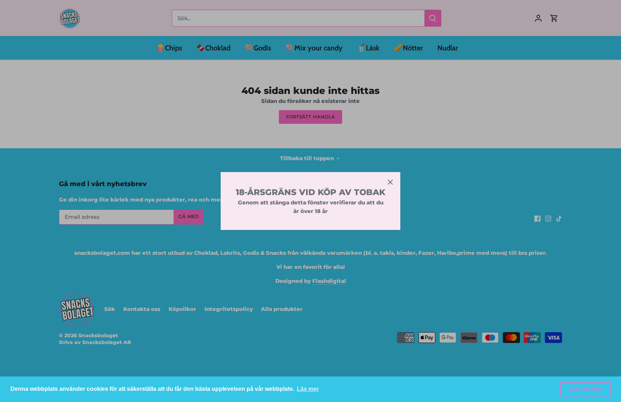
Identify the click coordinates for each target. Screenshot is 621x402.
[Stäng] (390, 182)
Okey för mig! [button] (585, 389)
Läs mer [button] (308, 389)
